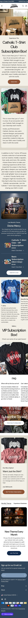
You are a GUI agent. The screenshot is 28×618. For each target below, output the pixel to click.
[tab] (6, 503)
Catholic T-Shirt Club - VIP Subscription (19, 243)
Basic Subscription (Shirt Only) (17, 259)
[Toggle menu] (1, 5)
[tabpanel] (14, 533)
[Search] (23, 5)
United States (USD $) (9, 595)
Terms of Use (21, 579)
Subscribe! (14, 82)
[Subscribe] (25, 575)
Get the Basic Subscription (13, 492)
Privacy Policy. (4, 581)
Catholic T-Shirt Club (12, 609)
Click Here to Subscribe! (14, 423)
